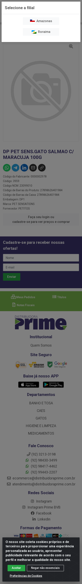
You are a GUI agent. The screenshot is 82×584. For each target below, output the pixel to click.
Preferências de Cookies (26, 575)
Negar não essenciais (45, 567)
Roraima (43, 32)
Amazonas (43, 21)
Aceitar (16, 567)
